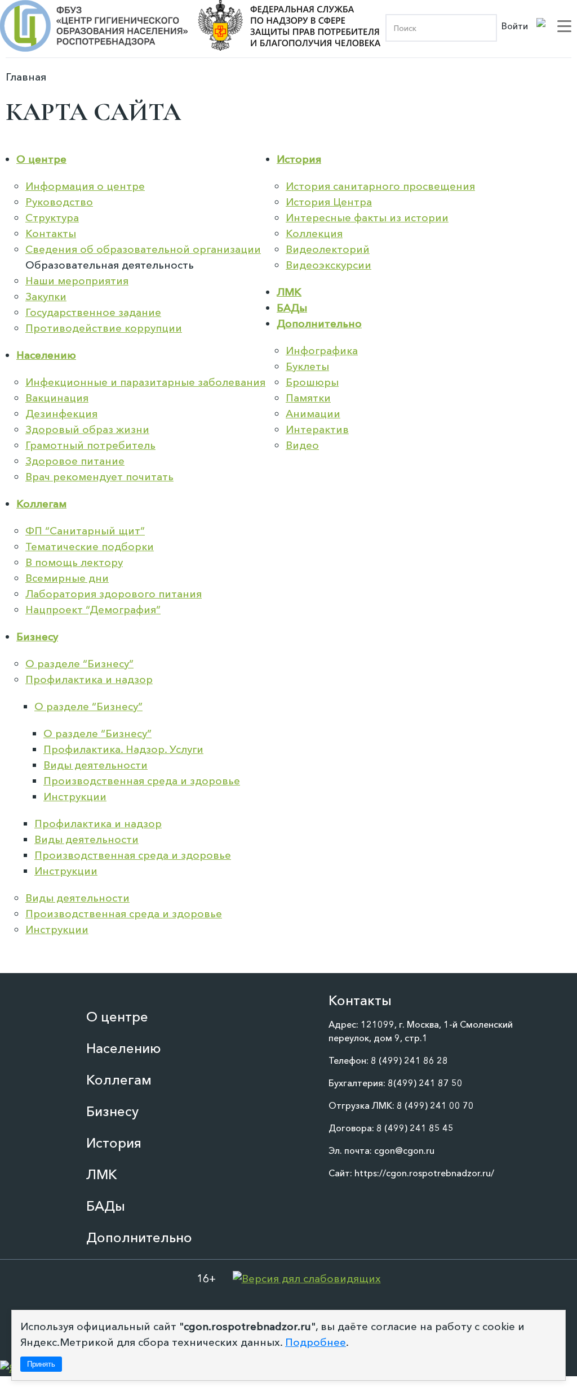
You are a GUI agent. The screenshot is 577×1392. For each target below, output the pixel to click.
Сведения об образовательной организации (143, 249)
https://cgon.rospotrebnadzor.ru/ (424, 1173)
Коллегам (41, 503)
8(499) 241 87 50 (425, 1082)
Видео (302, 445)
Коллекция (314, 233)
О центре (41, 159)
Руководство (59, 201)
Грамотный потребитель (90, 445)
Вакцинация (56, 397)
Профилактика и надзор (89, 679)
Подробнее (315, 1342)
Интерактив (317, 429)
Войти (514, 26)
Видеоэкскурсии (328, 264)
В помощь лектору (74, 562)
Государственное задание (93, 312)
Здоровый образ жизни (87, 429)
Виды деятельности (95, 765)
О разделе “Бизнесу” (79, 663)
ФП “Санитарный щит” (85, 530)
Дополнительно (319, 323)
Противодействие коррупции (103, 328)
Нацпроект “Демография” (93, 609)
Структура (52, 217)
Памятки (308, 397)
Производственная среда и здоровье (141, 780)
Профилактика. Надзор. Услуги (123, 749)
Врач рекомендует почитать (99, 476)
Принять (41, 1364)
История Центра (329, 201)
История (299, 159)
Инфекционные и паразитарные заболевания (145, 382)
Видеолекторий (328, 249)
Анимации (313, 413)
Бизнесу (37, 636)
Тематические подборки (89, 546)
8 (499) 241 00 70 (435, 1105)
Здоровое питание (75, 460)
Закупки (45, 296)
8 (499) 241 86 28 (409, 1060)
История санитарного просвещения (380, 186)
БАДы (292, 307)
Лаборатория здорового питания (113, 593)
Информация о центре (85, 186)
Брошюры (312, 382)
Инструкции (74, 796)
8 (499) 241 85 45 (415, 1128)
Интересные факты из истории (367, 217)
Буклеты (307, 366)
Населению (46, 355)
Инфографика (322, 350)
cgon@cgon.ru (404, 1150)
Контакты (50, 233)
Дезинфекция (61, 413)
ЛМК (289, 291)
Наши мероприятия (76, 280)
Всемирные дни (67, 578)
